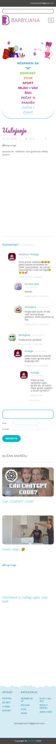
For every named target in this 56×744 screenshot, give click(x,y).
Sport (28, 83)
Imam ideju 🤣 (13, 549)
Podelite (37, 277)
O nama (6, 707)
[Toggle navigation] (51, 20)
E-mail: (5, 429)
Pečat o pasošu (28, 100)
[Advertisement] (28, 199)
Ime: (4, 423)
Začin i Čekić (28, 110)
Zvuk (28, 78)
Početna (6, 699)
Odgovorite (25, 277)
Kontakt (6, 711)
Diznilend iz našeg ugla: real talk (24, 599)
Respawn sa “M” (28, 65)
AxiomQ (31, 741)
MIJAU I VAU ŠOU (28, 90)
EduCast (28, 73)
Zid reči (6, 703)
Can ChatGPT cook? (18, 501)
